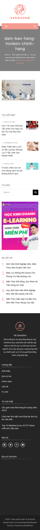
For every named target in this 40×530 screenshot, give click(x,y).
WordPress (28, 525)
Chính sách (7, 381)
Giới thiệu (6, 371)
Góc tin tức (6, 376)
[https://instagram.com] (16, 445)
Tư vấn (5, 392)
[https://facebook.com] (4, 445)
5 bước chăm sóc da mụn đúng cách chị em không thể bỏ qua (12, 171)
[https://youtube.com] (23, 445)
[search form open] (34, 26)
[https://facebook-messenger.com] (10, 445)
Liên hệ (5, 387)
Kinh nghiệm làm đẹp (19, 55)
